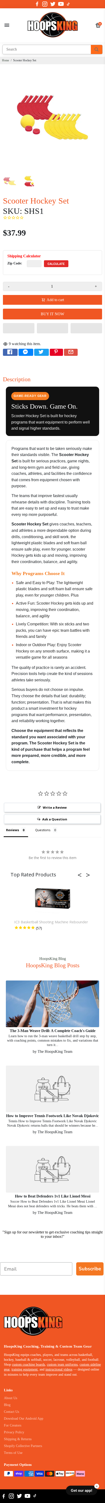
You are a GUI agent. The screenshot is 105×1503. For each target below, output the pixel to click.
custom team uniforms (62, 1364)
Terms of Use (13, 1453)
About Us (10, 1398)
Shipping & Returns (18, 1439)
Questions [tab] (43, 830)
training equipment (24, 1369)
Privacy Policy (14, 1432)
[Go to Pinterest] (56, 352)
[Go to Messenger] (26, 352)
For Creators (12, 1425)
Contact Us (11, 1412)
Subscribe (90, 1268)
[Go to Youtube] (61, 4)
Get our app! (81, 1490)
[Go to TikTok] (68, 4)
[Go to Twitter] (53, 4)
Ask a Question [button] (54, 819)
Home (5, 60)
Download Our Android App (23, 1418)
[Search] (96, 49)
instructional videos (58, 1369)
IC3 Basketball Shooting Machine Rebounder (51, 921)
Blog (7, 1405)
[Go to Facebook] (37, 4)
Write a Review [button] (55, 807)
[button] (18, 328)
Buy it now (52, 314)
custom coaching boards (28, 1364)
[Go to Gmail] (71, 352)
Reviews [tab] (12, 830)
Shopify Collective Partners (23, 1446)
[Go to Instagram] (45, 4)
